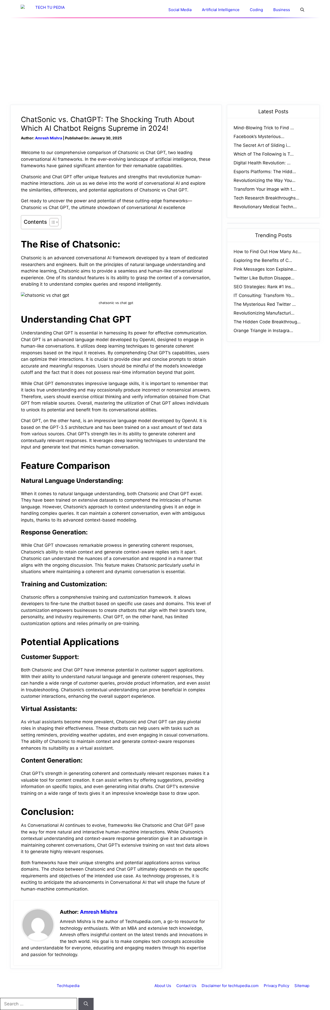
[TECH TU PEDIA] (48, 10)
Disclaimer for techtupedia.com (230, 985)
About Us (162, 985)
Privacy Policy (276, 985)
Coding (256, 9)
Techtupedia (68, 985)
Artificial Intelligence (221, 9)
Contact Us (186, 985)
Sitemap (301, 985)
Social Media (180, 9)
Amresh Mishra (48, 138)
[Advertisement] (165, 61)
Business (281, 9)
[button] (302, 10)
